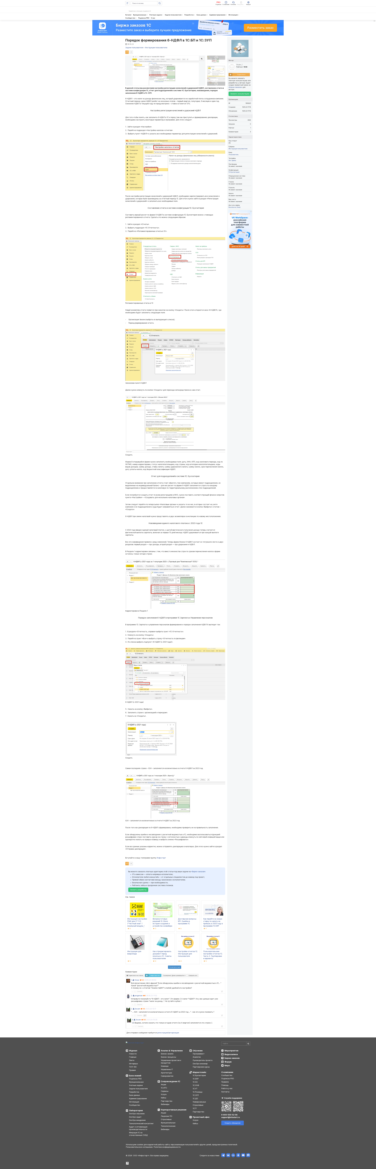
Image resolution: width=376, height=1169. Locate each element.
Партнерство (166, 1101)
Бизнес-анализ (167, 1054)
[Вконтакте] (228, 1155)
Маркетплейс (199, 1072)
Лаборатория (136, 1110)
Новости (132, 1054)
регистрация (162, 1033)
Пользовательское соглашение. (139, 1147)
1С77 (195, 1108)
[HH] (233, 1155)
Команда (164, 1066)
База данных (134, 1095)
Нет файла (232, 160)
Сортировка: (174, 975)
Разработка (134, 1092)
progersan (139, 996)
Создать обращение (232, 1123)
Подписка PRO (135, 1079)
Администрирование (138, 1098)
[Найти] (248, 1044)
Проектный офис (201, 1117)
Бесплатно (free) (235, 207)
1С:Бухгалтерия (199, 1075)
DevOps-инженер (200, 1064)
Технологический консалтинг (141, 1123)
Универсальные (199, 1102)
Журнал (133, 1050)
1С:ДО (195, 1098)
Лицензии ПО (166, 1116)
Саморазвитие (167, 1076)
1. (131, 980)
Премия (132, 1070)
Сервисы (164, 1091)
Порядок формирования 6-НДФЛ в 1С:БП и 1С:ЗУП (168, 40)
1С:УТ (195, 1089)
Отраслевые (166, 1119)
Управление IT (167, 1069)
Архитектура (166, 1073)
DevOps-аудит (135, 1117)
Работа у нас (226, 1088)
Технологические (168, 1126)
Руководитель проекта (202, 1060)
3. (132, 1009)
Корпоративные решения (173, 1110)
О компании (227, 1072)
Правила (225, 1082)
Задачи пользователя (138, 1089)
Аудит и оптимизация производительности (138, 1128)
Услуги (163, 1094)
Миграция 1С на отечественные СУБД (138, 1134)
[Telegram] (223, 1155)
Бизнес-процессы (168, 1057)
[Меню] (127, 3)
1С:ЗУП (196, 1095)
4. (132, 1020)
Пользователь (234, 154)
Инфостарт (161, 858)
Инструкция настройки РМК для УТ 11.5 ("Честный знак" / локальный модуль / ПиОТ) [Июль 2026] (137, 923)
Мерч (227, 1065)
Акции (163, 1084)
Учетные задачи (136, 1085)
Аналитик (197, 1057)
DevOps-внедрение (137, 1120)
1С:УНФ (196, 1085)
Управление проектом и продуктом (171, 1061)
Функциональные (136, 1082)
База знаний (135, 1075)
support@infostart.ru (230, 1117)
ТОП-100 (132, 1067)
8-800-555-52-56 (229, 1115)
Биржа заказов (232, 1058)
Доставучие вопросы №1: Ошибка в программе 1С (187, 921)
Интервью (133, 1064)
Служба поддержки (233, 1098)
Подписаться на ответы (135, 975)
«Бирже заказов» (198, 872)
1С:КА (195, 1082)
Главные (132, 1057)
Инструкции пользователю (238, 149)
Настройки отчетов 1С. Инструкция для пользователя (188, 953)
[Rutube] (248, 1155)
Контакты (225, 1092)
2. (131, 996)
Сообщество (134, 1105)
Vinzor (136, 980)
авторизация (173, 1033)
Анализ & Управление (172, 1050)
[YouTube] (243, 1155)
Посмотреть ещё (174, 967)
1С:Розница (197, 1092)
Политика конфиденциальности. (167, 1147)
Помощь (225, 1085)
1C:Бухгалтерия (234, 172)
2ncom (137, 1009)
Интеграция (134, 1102)
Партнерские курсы (201, 1067)
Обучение (198, 1050)
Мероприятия (231, 1050)
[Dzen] (238, 1155)
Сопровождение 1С (170, 1081)
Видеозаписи (231, 1054)
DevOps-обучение (137, 1114)
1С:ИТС (164, 1088)
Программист (198, 1054)
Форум (228, 1062)
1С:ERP (196, 1079)
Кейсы (163, 1098)
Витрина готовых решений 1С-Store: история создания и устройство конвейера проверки (162, 923)
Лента (131, 1060)
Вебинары (165, 1104)
